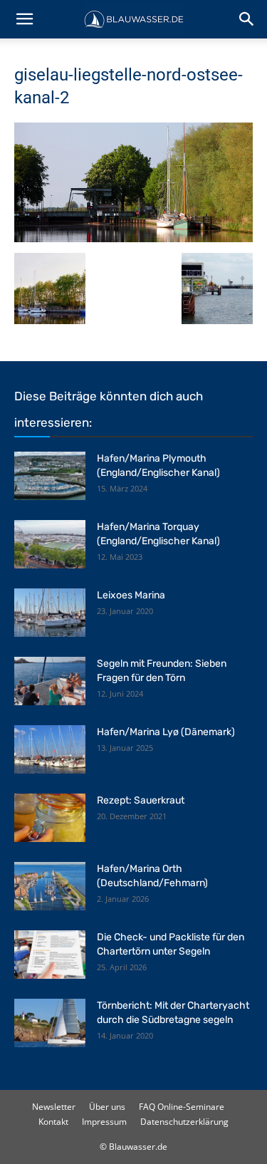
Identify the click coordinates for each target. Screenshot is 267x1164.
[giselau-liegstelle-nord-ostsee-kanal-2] (133, 238)
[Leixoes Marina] (49, 613)
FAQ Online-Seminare (181, 1107)
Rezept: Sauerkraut (140, 800)
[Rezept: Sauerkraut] (49, 818)
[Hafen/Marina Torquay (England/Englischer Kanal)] (49, 544)
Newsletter (53, 1107)
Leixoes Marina (131, 595)
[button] (24, 19)
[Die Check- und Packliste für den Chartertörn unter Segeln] (49, 954)
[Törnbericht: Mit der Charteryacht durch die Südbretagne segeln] (49, 1023)
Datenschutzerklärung (184, 1122)
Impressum (104, 1122)
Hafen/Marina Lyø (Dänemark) (166, 732)
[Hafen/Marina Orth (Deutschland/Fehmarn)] (49, 886)
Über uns (107, 1107)
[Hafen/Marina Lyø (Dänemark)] (49, 749)
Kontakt (53, 1122)
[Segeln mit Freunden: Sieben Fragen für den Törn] (49, 681)
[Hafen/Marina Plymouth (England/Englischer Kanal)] (49, 476)
